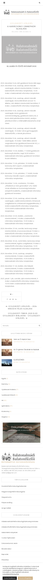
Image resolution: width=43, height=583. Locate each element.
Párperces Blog (7, 502)
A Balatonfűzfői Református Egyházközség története (19, 527)
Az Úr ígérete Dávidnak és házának (26, 349)
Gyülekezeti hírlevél (21, 23)
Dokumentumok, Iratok (9, 543)
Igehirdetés (18, 341)
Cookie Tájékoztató (8, 538)
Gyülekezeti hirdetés (9, 389)
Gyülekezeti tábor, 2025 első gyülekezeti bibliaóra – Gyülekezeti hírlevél (21, 315)
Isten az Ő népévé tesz (22, 339)
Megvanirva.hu (6, 497)
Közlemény (5, 411)
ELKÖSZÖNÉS (19, 360)
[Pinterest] (13, 299)
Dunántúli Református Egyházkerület (14, 486)
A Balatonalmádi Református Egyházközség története (20, 521)
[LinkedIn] (16, 299)
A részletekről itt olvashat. (11, 574)
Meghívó (5, 417)
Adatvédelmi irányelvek (10, 532)
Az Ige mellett (6, 508)
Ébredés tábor (6, 549)
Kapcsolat (5, 554)
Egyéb (16, 362)
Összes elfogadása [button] (25, 578)
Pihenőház (5, 560)
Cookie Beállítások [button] (10, 578)
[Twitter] (10, 299)
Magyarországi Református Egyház (13, 491)
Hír (2, 400)
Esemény (5, 384)
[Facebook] (7, 299)
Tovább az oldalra (21, 437)
